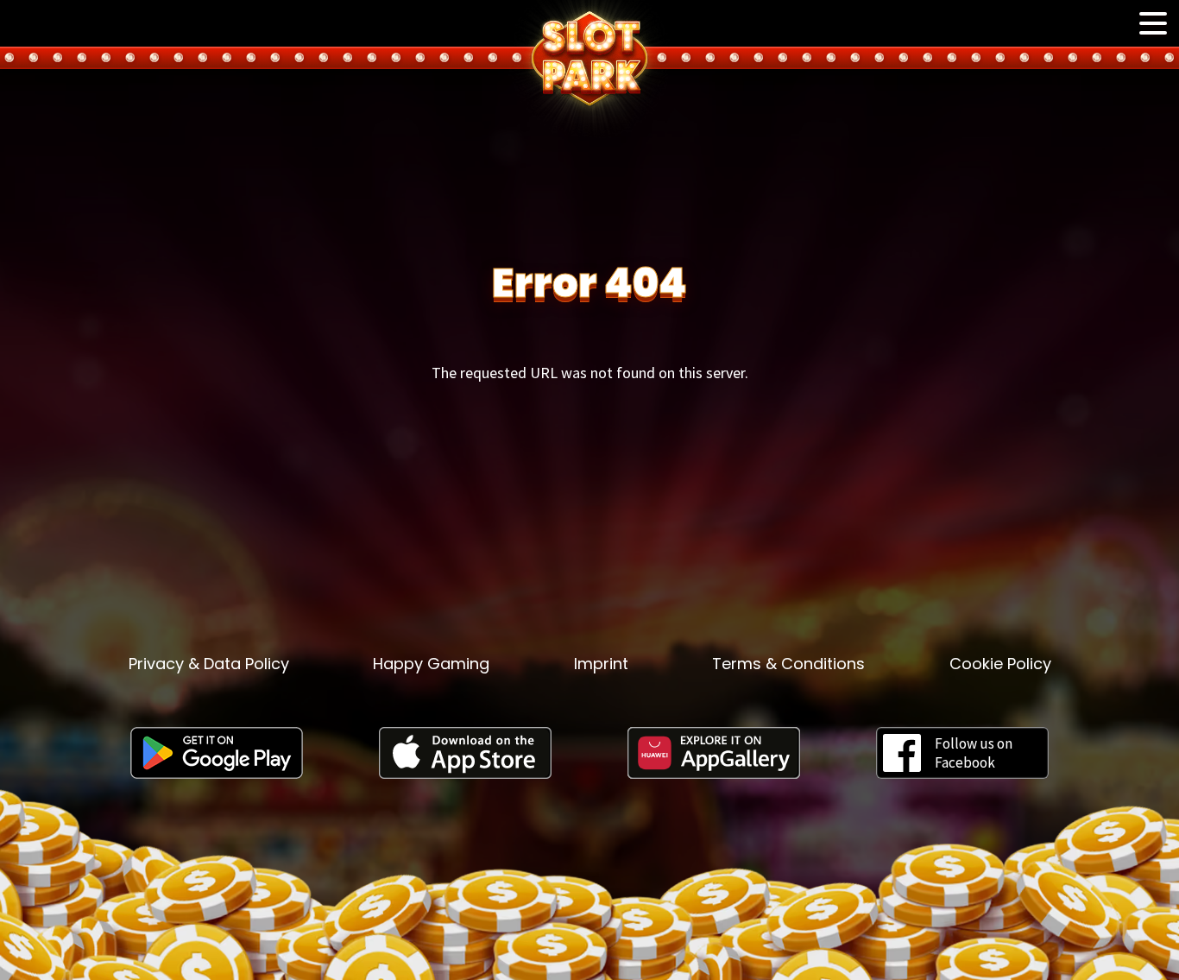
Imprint (601, 663)
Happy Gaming (431, 663)
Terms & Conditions (788, 663)
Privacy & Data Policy (209, 663)
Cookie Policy (1000, 663)
